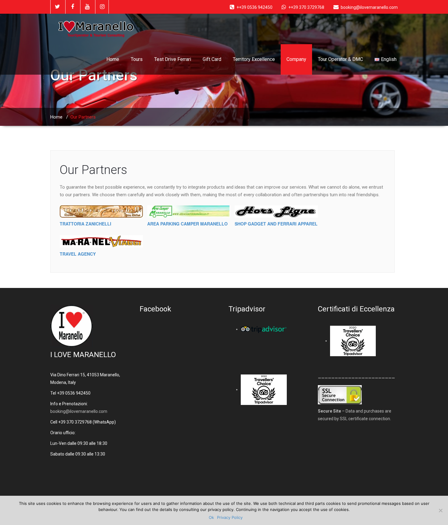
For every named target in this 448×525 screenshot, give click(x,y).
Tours (137, 59)
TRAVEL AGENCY (78, 254)
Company (296, 59)
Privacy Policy (230, 517)
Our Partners (93, 170)
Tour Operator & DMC (340, 59)
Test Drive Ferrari (172, 59)
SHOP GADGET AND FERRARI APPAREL (276, 224)
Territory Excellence (254, 59)
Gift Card (212, 59)
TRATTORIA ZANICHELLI (85, 224)
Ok (211, 517)
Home (112, 59)
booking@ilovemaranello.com (78, 411)
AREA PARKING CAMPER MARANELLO (187, 224)
